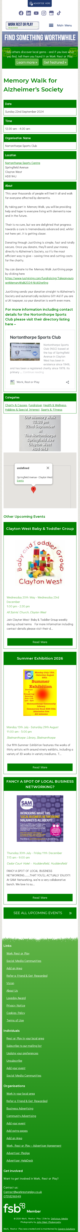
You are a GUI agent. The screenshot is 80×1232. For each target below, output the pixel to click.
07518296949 (12, 1196)
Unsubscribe (14, 1060)
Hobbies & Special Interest (22, 409)
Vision (10, 983)
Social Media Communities (24, 961)
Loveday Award (16, 998)
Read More (41, 643)
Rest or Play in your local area (25, 1038)
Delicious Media (59, 1218)
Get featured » (55, 62)
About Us (12, 990)
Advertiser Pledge (18, 1153)
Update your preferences (22, 1053)
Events (20, 480)
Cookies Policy (16, 1013)
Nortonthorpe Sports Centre (22, 163)
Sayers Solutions (66, 1228)
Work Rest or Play (18, 953)
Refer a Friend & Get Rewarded (27, 975)
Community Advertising (21, 1116)
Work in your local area (21, 1093)
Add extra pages (17, 1131)
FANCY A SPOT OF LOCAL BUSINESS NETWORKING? (40, 784)
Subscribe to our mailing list (24, 1046)
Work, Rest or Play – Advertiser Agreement (34, 1145)
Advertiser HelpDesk (20, 1160)
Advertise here (41, 3)
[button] (33, 489)
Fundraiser (35, 405)
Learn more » (27, 62)
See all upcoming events (43, 912)
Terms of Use (15, 1020)
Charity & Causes (16, 405)
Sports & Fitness (51, 409)
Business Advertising (20, 1108)
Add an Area (14, 968)
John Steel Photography (49, 1221)
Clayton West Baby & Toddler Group (40, 528)
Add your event (16, 1068)
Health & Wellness (54, 405)
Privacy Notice (16, 1005)
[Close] (47, 467)
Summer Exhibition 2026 (40, 658)
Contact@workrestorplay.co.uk (23, 1192)
